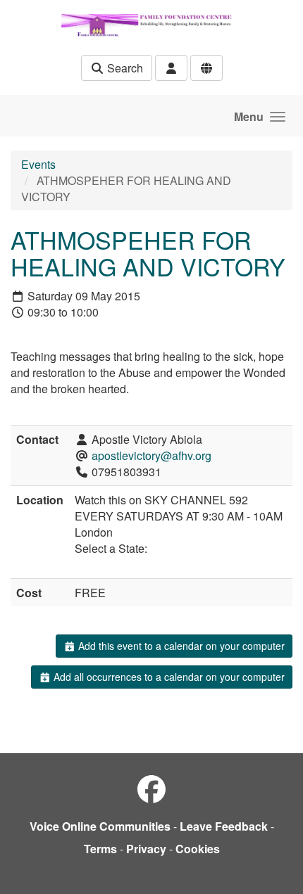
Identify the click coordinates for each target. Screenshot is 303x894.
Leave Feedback (224, 826)
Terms (100, 849)
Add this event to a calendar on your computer (180, 646)
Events (38, 164)
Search (123, 68)
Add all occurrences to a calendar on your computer (168, 677)
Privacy (146, 849)
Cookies (197, 849)
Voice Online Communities (100, 826)
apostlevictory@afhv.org (151, 455)
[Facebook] (151, 788)
